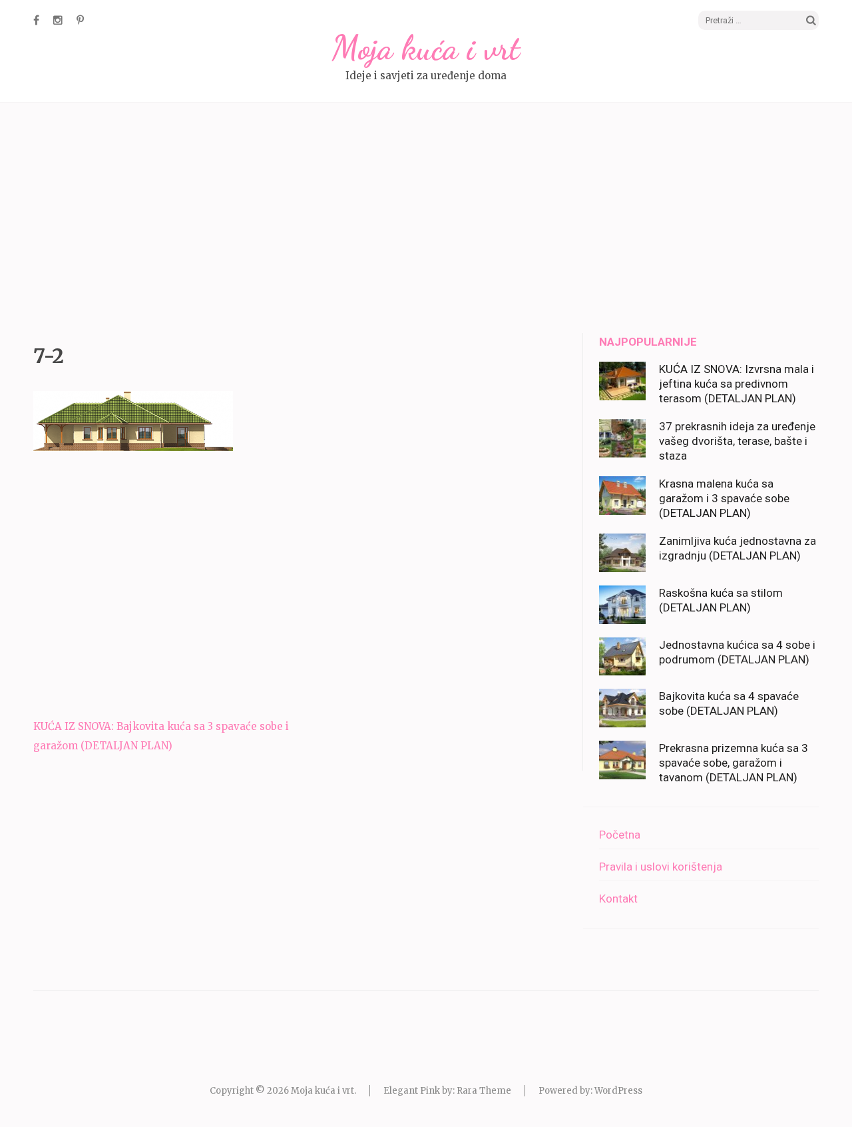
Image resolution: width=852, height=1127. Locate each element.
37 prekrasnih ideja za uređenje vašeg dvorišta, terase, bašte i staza (737, 441)
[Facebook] (36, 20)
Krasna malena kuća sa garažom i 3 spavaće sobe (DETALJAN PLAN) (724, 498)
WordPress (618, 1090)
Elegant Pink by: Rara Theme (447, 1090)
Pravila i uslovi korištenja (660, 866)
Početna (619, 834)
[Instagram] (58, 20)
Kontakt (618, 898)
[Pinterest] (80, 20)
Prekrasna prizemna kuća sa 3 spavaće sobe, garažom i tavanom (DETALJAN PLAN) (733, 762)
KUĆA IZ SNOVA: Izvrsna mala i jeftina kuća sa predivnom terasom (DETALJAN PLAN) (736, 383)
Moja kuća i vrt (426, 48)
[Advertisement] (426, 220)
